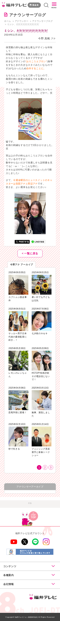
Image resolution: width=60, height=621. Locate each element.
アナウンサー (21, 21)
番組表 (35, 5)
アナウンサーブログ (42, 21)
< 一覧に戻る (30, 253)
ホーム (7, 21)
